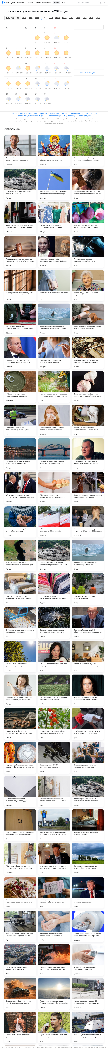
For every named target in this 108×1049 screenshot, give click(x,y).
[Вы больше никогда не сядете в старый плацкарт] (88, 825)
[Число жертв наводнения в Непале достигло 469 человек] (88, 791)
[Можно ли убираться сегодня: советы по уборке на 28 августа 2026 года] (20, 859)
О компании (10, 1047)
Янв (24, 18)
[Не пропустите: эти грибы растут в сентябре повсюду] (20, 522)
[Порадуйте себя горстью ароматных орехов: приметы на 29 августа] (20, 724)
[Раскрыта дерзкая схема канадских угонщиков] (20, 960)
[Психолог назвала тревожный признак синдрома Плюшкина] (88, 353)
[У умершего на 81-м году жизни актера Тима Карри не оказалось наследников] (54, 859)
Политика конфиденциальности (42, 1047)
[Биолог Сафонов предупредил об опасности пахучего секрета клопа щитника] (20, 690)
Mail (3, 1047)
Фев (30, 18)
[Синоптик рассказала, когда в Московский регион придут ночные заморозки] (54, 623)
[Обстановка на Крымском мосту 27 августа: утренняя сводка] (54, 454)
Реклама (17, 1047)
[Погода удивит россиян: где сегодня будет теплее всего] (88, 859)
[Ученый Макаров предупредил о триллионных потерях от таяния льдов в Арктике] (54, 319)
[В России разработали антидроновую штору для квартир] (20, 791)
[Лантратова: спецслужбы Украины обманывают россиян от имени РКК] (20, 218)
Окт (84, 18)
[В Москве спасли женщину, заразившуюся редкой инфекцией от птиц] (88, 960)
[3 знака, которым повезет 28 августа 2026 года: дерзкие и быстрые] (88, 994)
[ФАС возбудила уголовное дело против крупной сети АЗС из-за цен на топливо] (54, 825)
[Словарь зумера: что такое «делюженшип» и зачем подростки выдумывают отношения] (88, 758)
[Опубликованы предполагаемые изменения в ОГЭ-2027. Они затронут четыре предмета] (88, 724)
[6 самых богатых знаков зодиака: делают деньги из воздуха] (20, 151)
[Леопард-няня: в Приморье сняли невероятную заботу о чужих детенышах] (88, 151)
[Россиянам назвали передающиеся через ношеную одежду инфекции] (54, 589)
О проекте (28, 1047)
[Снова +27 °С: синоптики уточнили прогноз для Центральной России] (20, 656)
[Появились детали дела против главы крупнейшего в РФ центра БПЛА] (20, 252)
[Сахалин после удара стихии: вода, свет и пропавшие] (20, 454)
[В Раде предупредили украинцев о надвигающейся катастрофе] (54, 184)
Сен (78, 18)
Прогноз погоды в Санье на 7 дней (84, 114)
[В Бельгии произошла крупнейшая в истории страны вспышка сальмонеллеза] (54, 488)
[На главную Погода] (10, 2)
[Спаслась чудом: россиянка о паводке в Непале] (88, 589)
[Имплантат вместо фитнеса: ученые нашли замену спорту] (20, 1027)
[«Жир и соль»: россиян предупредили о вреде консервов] (20, 387)
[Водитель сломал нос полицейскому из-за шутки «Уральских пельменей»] (20, 420)
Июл (64, 18)
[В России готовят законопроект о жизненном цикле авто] (20, 623)
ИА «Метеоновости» (100, 1047)
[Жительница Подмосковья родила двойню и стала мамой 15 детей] (88, 420)
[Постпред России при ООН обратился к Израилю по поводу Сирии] (88, 623)
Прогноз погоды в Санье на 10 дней (31, 116)
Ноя (91, 18)
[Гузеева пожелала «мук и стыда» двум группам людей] (54, 656)
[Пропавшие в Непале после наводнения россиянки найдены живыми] (54, 555)
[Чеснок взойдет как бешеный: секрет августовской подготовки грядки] (88, 387)
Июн (57, 18)
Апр (44, 18)
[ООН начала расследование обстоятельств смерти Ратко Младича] (88, 454)
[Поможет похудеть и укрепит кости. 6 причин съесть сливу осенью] (88, 218)
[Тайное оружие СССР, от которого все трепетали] (54, 758)
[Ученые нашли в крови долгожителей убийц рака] (88, 252)
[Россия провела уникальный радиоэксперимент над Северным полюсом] (88, 555)
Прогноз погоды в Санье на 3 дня (24, 114)
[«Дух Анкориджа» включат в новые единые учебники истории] (20, 488)
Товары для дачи (84, 116)
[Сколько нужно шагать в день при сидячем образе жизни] (54, 690)
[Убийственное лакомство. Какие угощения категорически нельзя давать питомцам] (88, 184)
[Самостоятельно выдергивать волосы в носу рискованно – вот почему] (54, 420)
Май (51, 18)
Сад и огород (69, 116)
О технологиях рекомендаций (63, 1047)
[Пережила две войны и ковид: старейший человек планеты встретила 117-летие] (88, 285)
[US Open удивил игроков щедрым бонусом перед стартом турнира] (88, 1027)
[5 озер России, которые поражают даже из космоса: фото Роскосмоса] (20, 555)
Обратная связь (78, 1047)
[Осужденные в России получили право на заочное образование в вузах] (20, 285)
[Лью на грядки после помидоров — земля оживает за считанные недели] (54, 387)
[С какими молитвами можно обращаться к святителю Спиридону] (54, 151)
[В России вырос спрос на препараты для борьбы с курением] (54, 353)
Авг (71, 18)
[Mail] (3, 2)
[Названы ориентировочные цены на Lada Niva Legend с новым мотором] (20, 926)
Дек (98, 18)
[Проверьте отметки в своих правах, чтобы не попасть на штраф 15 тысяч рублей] (54, 893)
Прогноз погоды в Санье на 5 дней (53, 114)
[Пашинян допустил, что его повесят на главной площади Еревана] (20, 353)
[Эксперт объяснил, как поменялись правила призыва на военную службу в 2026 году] (20, 319)
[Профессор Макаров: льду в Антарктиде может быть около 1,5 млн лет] (54, 994)
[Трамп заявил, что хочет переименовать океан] (88, 893)
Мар (37, 18)
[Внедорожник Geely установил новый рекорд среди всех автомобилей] (20, 994)
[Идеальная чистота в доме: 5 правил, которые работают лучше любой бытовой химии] (88, 656)
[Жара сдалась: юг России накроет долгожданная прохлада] (88, 488)
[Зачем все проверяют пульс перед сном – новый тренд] (54, 926)
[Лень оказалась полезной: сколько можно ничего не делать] (88, 319)
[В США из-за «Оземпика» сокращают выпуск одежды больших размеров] (54, 218)
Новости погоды (54, 116)
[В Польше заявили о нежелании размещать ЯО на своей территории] (54, 522)
